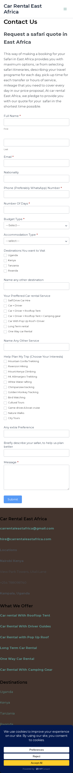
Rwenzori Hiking (17, 366)
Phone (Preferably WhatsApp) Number (33, 188)
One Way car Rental (19, 331)
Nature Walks (15, 412)
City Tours (13, 418)
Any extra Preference (19, 427)
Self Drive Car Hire (18, 300)
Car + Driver (14, 305)
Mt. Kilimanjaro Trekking (22, 376)
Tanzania (13, 265)
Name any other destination (24, 280)
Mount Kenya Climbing (21, 371)
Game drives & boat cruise (23, 407)
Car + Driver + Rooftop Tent (24, 310)
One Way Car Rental (17, 659)
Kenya (11, 260)
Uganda (12, 255)
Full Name (12, 116)
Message (11, 462)
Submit (13, 499)
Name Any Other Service (21, 340)
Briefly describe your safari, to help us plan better (34, 444)
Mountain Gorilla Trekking (23, 361)
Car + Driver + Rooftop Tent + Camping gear (34, 315)
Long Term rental (18, 326)
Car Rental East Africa (23, 9)
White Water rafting (19, 381)
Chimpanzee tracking (20, 387)
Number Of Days (17, 203)
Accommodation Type (21, 234)
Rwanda (12, 270)
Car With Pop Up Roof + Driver (26, 321)
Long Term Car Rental (18, 648)
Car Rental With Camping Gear (26, 669)
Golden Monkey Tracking (22, 392)
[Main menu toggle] (65, 9)
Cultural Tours (15, 402)
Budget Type (14, 219)
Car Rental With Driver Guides (25, 626)
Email (9, 157)
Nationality (11, 172)
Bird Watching (16, 397)
